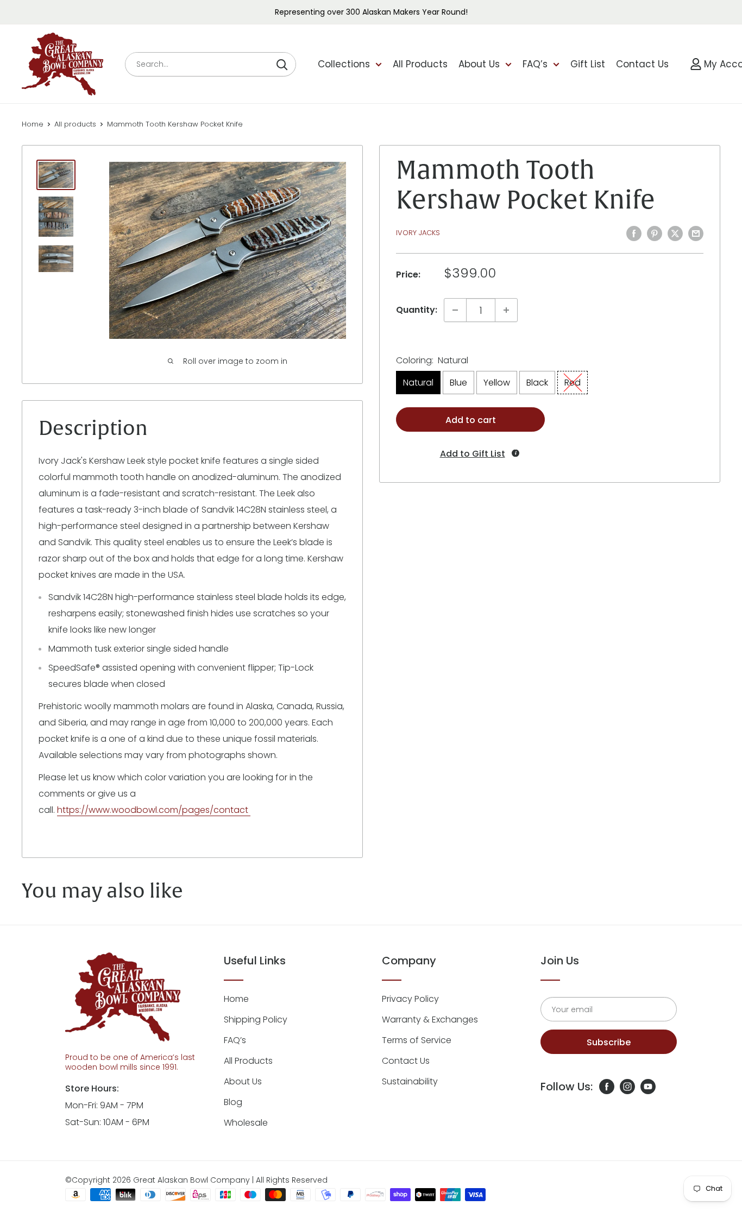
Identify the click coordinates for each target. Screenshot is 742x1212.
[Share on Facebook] (634, 233)
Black (537, 382)
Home (32, 124)
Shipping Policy (255, 1019)
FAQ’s (535, 64)
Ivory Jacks (418, 233)
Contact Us (642, 64)
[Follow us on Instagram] (627, 1086)
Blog (233, 1102)
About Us (479, 64)
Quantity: (416, 310)
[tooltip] (515, 453)
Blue (458, 382)
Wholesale (246, 1122)
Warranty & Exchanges (430, 1019)
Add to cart (470, 420)
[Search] (281, 64)
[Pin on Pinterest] (654, 233)
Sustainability (410, 1081)
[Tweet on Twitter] (675, 233)
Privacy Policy (410, 999)
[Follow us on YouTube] (648, 1086)
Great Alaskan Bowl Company (191, 1180)
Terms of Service (416, 1040)
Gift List (587, 64)
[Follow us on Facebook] (606, 1086)
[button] (471, 453)
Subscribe (609, 1042)
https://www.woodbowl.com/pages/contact (153, 810)
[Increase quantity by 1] (506, 310)
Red (572, 382)
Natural (418, 382)
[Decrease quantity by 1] (455, 310)
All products (75, 124)
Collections (344, 64)
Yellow (496, 382)
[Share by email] (695, 233)
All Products (420, 64)
